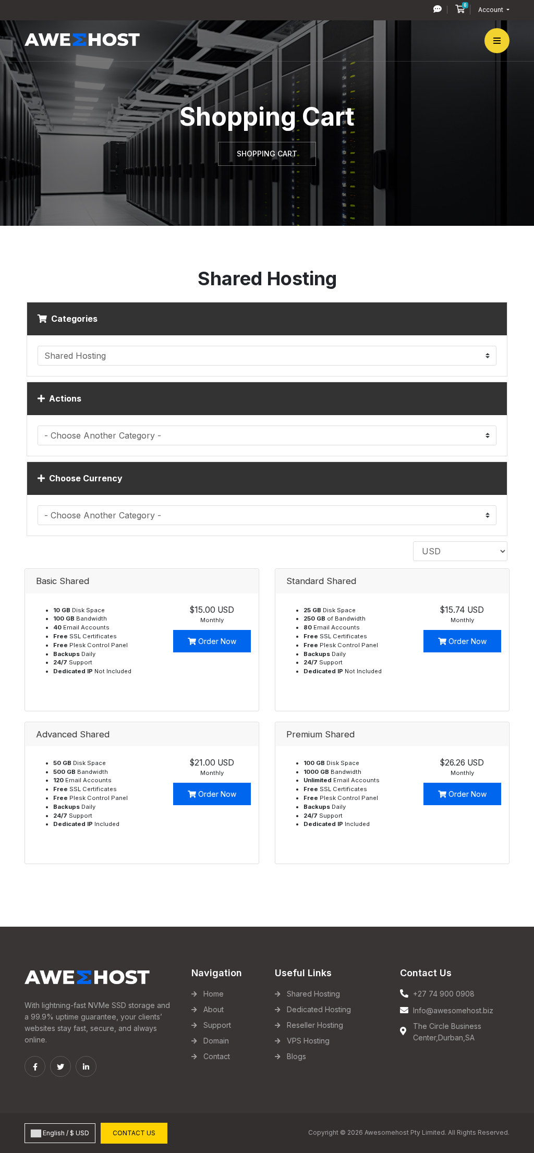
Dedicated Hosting (319, 1009)
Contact (216, 1056)
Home (213, 993)
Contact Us (134, 1133)
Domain (216, 1040)
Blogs (296, 1056)
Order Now (216, 641)
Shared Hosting (313, 993)
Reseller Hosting (315, 1025)
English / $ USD (65, 1133)
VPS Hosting (308, 1040)
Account (491, 10)
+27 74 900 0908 (444, 993)
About (213, 1009)
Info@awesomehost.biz (453, 1010)
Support (217, 1025)
